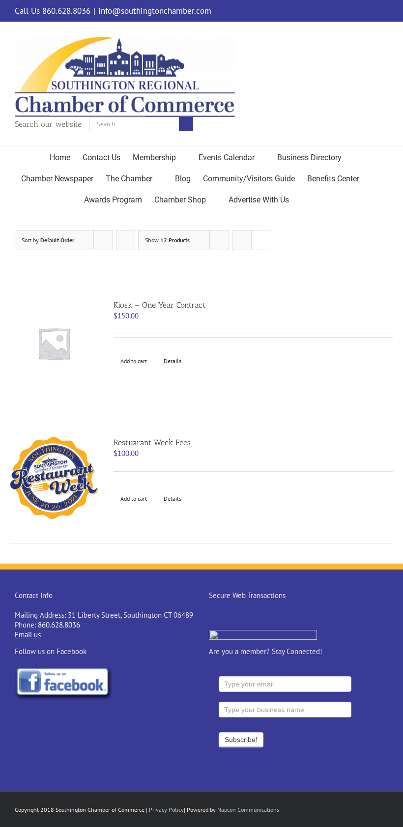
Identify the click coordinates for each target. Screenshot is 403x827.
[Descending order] (125, 240)
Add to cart (133, 361)
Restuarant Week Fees (152, 442)
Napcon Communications (248, 809)
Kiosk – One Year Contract (159, 305)
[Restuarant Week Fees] (54, 478)
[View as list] (261, 240)
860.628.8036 (59, 624)
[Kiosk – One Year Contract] (54, 343)
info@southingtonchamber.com (154, 10)
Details (172, 361)
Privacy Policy (166, 809)
